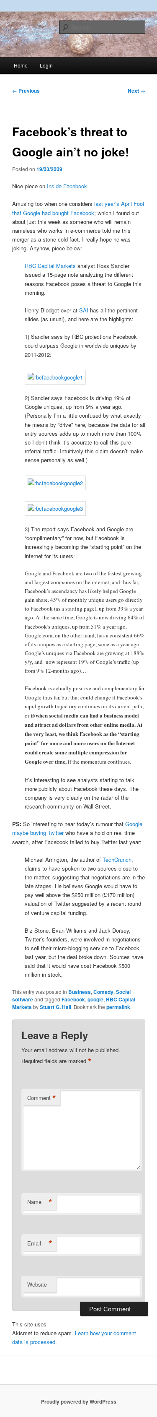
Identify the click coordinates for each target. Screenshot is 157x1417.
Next (136, 90)
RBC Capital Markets (50, 266)
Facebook (73, 999)
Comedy (103, 992)
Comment (41, 1098)
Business (79, 992)
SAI (83, 310)
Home (21, 65)
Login (46, 65)
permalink (118, 1007)
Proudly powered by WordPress (78, 1401)
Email (39, 1243)
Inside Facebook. (68, 186)
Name (39, 1202)
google (95, 999)
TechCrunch (117, 859)
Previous (26, 90)
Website (37, 1284)
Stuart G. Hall (55, 1007)
